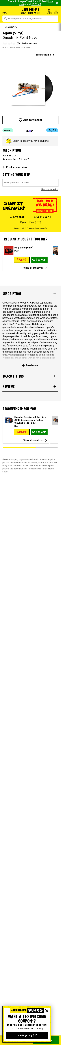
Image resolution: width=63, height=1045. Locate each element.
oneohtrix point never (20, 37)
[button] (10, 11)
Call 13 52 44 (43, 216)
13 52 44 (36, 4)
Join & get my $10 (27, 1035)
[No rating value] (9, 43)
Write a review (29, 43)
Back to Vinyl (11, 27)
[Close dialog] (47, 1011)
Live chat (18, 216)
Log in (16, 140)
